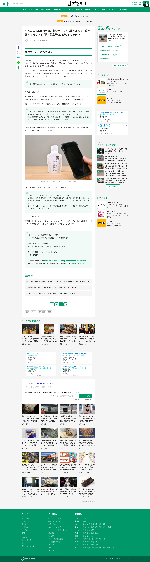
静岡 (88, 533)
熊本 (96, 548)
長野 (92, 530)
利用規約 (51, 536)
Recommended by (86, 501)
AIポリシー (52, 548)
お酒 (27, 312)
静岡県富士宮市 (105, 51)
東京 (104, 527)
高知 (96, 545)
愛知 (92, 533)
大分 (100, 548)
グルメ (34, 312)
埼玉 (96, 527)
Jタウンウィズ (26, 543)
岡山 (92, 542)
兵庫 (96, 539)
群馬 (92, 527)
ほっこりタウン (46, 9)
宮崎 (104, 548)
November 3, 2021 (78, 263)
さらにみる (112, 186)
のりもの (96, 9)
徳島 (84, 545)
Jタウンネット (77, 4)
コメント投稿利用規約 (55, 539)
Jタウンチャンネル (28, 546)
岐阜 (84, 533)
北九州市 (115, 51)
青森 (84, 524)
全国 (84, 518)
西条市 (117, 47)
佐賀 (88, 548)
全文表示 (65, 304)
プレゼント (112, 9)
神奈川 (108, 527)
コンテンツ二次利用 (54, 527)
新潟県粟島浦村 (105, 59)
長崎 (92, 548)
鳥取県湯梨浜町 (105, 55)
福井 (92, 536)
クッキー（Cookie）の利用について (60, 530)
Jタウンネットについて (56, 518)
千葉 (100, 527)
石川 (88, 536)
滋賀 (84, 539)
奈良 (100, 539)
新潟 (49, 312)
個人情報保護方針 (54, 542)
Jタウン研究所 (33, 9)
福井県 (110, 47)
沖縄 (113, 548)
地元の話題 (57, 9)
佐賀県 (115, 55)
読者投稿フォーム (54, 521)
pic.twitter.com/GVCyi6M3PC (76, 261)
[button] (4, 4)
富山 (84, 536)
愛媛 (92, 545)
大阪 (92, 539)
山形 (100, 524)
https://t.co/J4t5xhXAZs (54, 261)
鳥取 (84, 542)
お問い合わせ (52, 524)
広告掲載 (51, 533)
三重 (96, 533)
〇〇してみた (68, 9)
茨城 (84, 527)
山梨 (88, 530)
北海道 (85, 521)
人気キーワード (124, 9)
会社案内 (51, 551)
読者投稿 (88, 9)
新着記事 (25, 537)
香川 (88, 545)
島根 (88, 542)
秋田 (96, 524)
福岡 (84, 548)
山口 (100, 542)
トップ (23, 9)
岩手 (88, 524)
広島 (96, 542)
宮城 (92, 524)
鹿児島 (108, 548)
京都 (88, 539)
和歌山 (105, 539)
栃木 (88, 527)
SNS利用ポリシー (54, 545)
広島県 (102, 47)
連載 (103, 9)
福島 (104, 524)
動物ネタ (79, 9)
